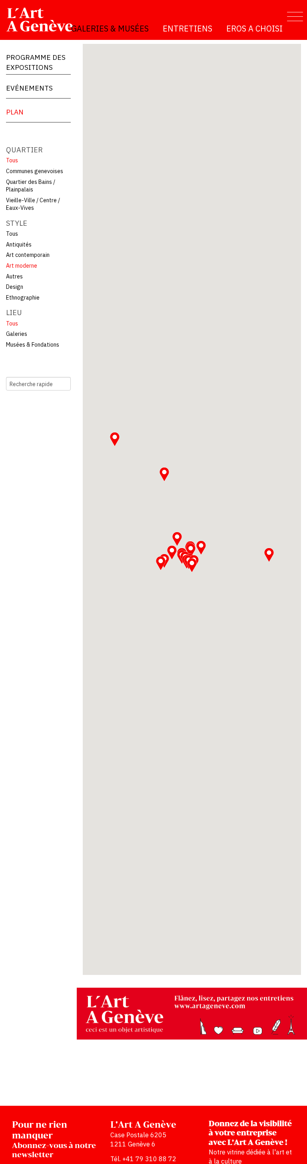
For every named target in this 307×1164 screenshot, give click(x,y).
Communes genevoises (34, 171)
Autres (14, 276)
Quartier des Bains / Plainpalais (30, 185)
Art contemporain (28, 254)
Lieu (14, 312)
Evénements (29, 88)
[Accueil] (43, 19)
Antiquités (19, 244)
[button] (164, 474)
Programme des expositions (36, 62)
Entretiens (187, 28)
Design (14, 286)
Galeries (16, 333)
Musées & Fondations (32, 344)
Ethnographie (23, 297)
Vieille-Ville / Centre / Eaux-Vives (33, 204)
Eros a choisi (254, 28)
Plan (15, 111)
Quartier (24, 149)
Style (16, 223)
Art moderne (21, 265)
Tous (12, 160)
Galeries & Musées (110, 28)
